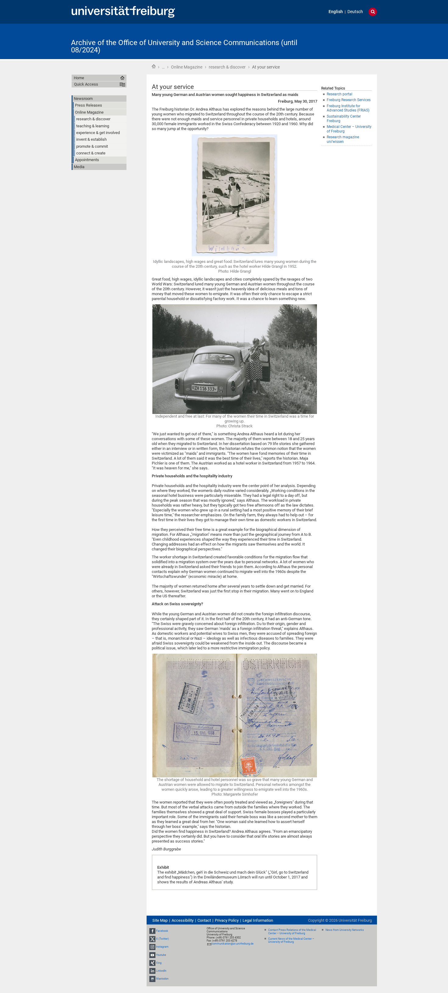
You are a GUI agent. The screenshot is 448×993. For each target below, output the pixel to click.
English (336, 11)
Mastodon (162, 978)
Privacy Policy (227, 920)
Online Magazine (186, 67)
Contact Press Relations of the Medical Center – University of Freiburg (292, 931)
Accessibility (183, 920)
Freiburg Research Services (349, 100)
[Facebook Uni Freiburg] (152, 930)
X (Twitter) (162, 938)
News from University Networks (344, 929)
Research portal (339, 94)
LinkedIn (161, 970)
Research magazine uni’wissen (343, 139)
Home (153, 66)
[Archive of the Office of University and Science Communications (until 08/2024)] (347, 41)
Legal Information (258, 920)
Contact (204, 920)
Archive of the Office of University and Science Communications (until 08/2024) (184, 46)
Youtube (161, 954)
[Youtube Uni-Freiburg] (152, 954)
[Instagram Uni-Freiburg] (152, 946)
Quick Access (86, 84)
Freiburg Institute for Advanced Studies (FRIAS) (348, 108)
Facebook (162, 930)
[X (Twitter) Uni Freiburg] (152, 938)
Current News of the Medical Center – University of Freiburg (291, 940)
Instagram (162, 946)
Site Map (160, 920)
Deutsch (355, 11)
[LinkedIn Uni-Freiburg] (152, 970)
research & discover (227, 67)
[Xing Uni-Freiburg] (152, 962)
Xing (159, 962)
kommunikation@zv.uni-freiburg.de (233, 943)
